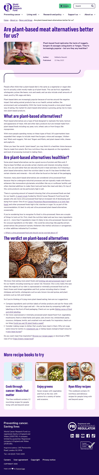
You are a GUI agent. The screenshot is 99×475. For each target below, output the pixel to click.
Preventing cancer (12, 14)
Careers (7, 460)
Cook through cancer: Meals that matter (18, 386)
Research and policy (52, 14)
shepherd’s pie (32, 329)
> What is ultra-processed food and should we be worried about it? (31, 233)
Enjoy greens (49, 386)
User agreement (21, 460)
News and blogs (25, 20)
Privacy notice (49, 460)
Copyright (35, 460)
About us (89, 14)
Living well (32, 14)
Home (6, 20)
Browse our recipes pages (42, 336)
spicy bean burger (14, 331)
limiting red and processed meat (52, 281)
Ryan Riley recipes (81, 386)
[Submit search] (92, 6)
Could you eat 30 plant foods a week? (28, 323)
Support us (73, 14)
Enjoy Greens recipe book (23, 339)
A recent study (22, 196)
